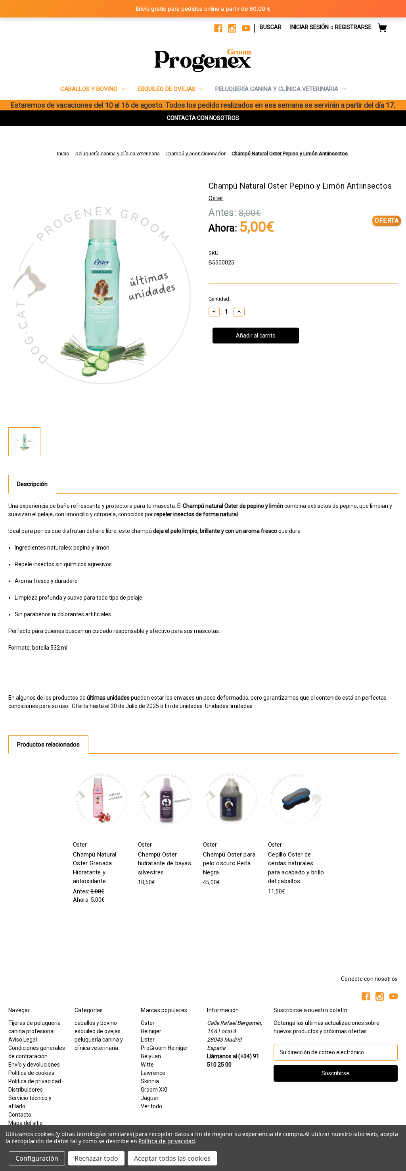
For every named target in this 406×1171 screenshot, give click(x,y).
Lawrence (153, 1073)
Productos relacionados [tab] (48, 744)
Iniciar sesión (309, 27)
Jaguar (150, 1098)
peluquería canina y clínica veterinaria (276, 89)
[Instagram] (232, 28)
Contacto (19, 1114)
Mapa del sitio (25, 1123)
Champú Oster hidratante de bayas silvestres (164, 863)
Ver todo (151, 1106)
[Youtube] (246, 28)
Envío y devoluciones (34, 1064)
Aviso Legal (22, 1039)
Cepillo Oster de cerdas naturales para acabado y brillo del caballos (296, 868)
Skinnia (150, 1081)
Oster (148, 1023)
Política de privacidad (166, 1141)
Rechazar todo (96, 1158)
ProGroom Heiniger (164, 1048)
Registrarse (353, 27)
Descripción (32, 484)
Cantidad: (219, 299)
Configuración (36, 1158)
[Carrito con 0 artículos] (382, 29)
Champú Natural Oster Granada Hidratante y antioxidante (95, 868)
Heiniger (151, 1031)
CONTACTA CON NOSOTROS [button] (203, 118)
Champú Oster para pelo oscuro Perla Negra (229, 863)
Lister (148, 1039)
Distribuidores (25, 1089)
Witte (147, 1064)
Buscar (271, 27)
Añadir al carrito (101, 799)
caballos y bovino (88, 89)
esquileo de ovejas (166, 89)
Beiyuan (151, 1056)
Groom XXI (154, 1089)
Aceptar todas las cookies (172, 1158)
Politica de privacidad (34, 1081)
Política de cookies (31, 1073)
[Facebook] (218, 28)
